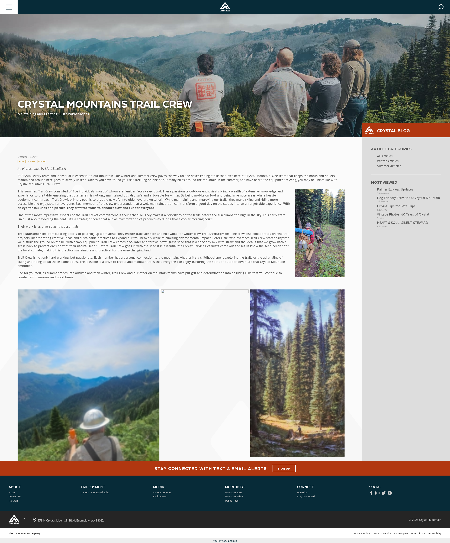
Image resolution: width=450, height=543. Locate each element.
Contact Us (15, 496)
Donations (303, 492)
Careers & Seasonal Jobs (95, 492)
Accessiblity (434, 533)
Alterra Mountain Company (24, 533)
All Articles (385, 156)
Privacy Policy (362, 533)
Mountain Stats (233, 492)
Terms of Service (381, 533)
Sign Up (284, 468)
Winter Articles (388, 160)
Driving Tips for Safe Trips (396, 206)
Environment (160, 496)
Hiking (21, 161)
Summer (31, 161)
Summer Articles (389, 165)
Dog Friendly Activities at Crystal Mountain (408, 197)
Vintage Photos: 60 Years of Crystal (403, 214)
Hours (12, 492)
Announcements (162, 492)
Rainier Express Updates (395, 189)
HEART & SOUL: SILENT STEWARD (402, 222)
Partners (13, 500)
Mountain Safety (234, 496)
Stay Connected (306, 496)
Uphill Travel (232, 500)
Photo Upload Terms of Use (409, 533)
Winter (41, 161)
